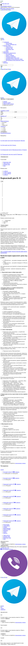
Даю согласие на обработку (14, 463)
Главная (5, 101)
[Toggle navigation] (1, 39)
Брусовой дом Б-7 (7, 478)
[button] (2, 9)
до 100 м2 (5, 171)
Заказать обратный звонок (8, 8)
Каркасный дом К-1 (8, 502)
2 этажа (4, 129)
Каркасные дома (7, 162)
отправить (3, 542)
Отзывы (5, 527)
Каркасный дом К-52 (8, 514)
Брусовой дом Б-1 (7, 472)
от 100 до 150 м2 (7, 172)
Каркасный (4, 125)
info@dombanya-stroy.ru (6, 6)
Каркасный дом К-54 (8, 520)
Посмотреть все (4, 156)
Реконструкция (6, 529)
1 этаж (3, 127)
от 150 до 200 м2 (7, 173)
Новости (5, 533)
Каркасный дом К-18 (8, 490)
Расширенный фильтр (6, 133)
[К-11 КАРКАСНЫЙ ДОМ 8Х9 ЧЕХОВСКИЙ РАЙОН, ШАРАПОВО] (14, 252)
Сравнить (16, 472)
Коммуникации (6, 528)
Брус (3, 123)
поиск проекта (10, 99)
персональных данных (20, 463)
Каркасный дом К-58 (8, 496)
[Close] (1, 615)
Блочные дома (6, 164)
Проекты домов (7, 45)
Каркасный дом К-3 (8, 508)
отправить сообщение (5, 461)
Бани (4, 165)
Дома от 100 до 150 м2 (8, 103)
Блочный (4, 122)
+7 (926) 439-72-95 (5, 3)
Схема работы (6, 525)
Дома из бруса (6, 163)
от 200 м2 (5, 174)
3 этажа (4, 130)
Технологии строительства (9, 53)
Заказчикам (6, 51)
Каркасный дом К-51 (8, 484)
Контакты (5, 62)
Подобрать (4, 131)
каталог (3, 99)
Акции (4, 61)
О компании (6, 42)
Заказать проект (4, 225)
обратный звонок (4, 545)
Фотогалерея (6, 524)
